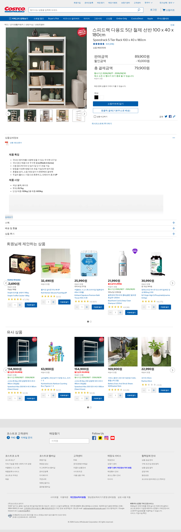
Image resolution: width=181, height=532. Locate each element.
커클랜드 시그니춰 (12, 468)
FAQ (75, 460)
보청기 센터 (112, 464)
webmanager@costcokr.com (94, 508)
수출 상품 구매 (79, 475)
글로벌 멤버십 (44, 487)
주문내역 (42, 479)
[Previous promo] (8, 113)
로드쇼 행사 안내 (114, 475)
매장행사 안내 (113, 471)
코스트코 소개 (12, 455)
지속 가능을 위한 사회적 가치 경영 (18, 464)
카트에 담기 (31, 305)
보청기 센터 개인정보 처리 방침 (120, 468)
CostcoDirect (137, 18)
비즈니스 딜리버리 (71, 18)
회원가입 (42, 460)
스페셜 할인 (39, 18)
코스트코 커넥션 (11, 475)
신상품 (109, 18)
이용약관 (64, 497)
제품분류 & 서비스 (12, 471)
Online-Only (121, 18)
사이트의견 (78, 471)
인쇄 (172, 25)
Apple (150, 18)
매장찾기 (54, 433)
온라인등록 (43, 471)
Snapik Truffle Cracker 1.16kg (18, 295)
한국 (170, 3)
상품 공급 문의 (147, 460)
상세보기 (9, 217)
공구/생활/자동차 (16, 24)
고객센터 (78, 455)
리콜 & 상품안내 (80, 468)
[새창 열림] (10, 516)
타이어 (87, 18)
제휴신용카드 (44, 483)
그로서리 (98, 18)
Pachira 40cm (146, 381)
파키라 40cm (146, 378)
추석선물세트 (163, 18)
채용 (7, 479)
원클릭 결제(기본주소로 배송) (115, 110)
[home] (15, 9)
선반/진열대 (39, 24)
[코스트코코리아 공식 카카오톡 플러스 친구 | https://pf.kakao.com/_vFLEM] (100, 439)
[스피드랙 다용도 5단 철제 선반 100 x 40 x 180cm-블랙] (96, 97)
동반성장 (145, 475)
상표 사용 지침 (124, 497)
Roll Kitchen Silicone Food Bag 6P (54, 293)
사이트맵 (54, 497)
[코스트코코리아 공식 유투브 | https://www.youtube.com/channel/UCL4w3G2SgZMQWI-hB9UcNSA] (113, 439)
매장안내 (111, 460)
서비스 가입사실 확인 (138, 513)
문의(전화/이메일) (80, 464)
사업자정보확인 (24, 511)
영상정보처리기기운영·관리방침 (102, 497)
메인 (6, 24)
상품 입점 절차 (147, 468)
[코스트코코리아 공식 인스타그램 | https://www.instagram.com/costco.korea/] (106, 439)
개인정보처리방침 (78, 497)
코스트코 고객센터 (17, 433)
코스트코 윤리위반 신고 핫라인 (153, 479)
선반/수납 (29, 24)
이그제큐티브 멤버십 (47, 468)
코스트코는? (10, 460)
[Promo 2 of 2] (91, 322)
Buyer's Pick (53, 18)
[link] (166, 116)
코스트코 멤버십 (47, 455)
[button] (140, 10)
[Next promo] (84, 113)
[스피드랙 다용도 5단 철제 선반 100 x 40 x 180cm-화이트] (102, 97)
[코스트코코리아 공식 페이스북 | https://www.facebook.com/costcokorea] (94, 439)
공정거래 (145, 471)
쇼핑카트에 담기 (116, 103)
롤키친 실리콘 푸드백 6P (50, 290)
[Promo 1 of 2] (88, 322)
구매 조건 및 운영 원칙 (150, 464)
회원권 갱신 (43, 464)
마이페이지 (43, 475)
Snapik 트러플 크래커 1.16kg (18, 293)
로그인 (153, 9)
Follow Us (98, 433)
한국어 (147, 2)
